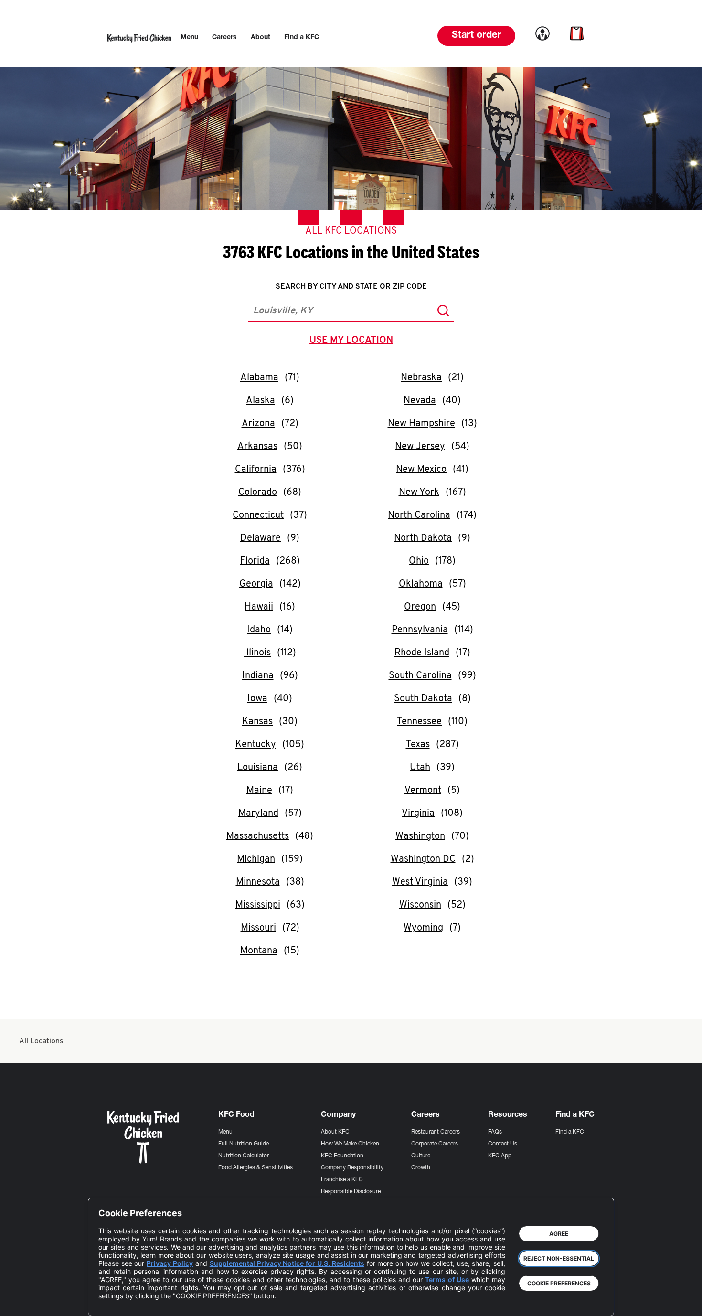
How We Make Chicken (350, 1144)
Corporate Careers (434, 1144)
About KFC (335, 1132)
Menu (225, 1132)
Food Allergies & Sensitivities (255, 1168)
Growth (420, 1168)
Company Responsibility (352, 1168)
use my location (353, 341)
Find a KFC (569, 1132)
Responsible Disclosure (351, 1192)
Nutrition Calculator (243, 1156)
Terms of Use (446, 1279)
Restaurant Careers (435, 1132)
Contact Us (502, 1144)
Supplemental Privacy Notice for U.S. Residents (287, 1263)
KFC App (499, 1156)
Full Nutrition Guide (243, 1144)
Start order (476, 36)
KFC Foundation (342, 1156)
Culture (420, 1156)
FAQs (495, 1132)
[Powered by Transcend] (113, 1301)
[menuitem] (189, 37)
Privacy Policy (170, 1263)
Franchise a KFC (342, 1180)
